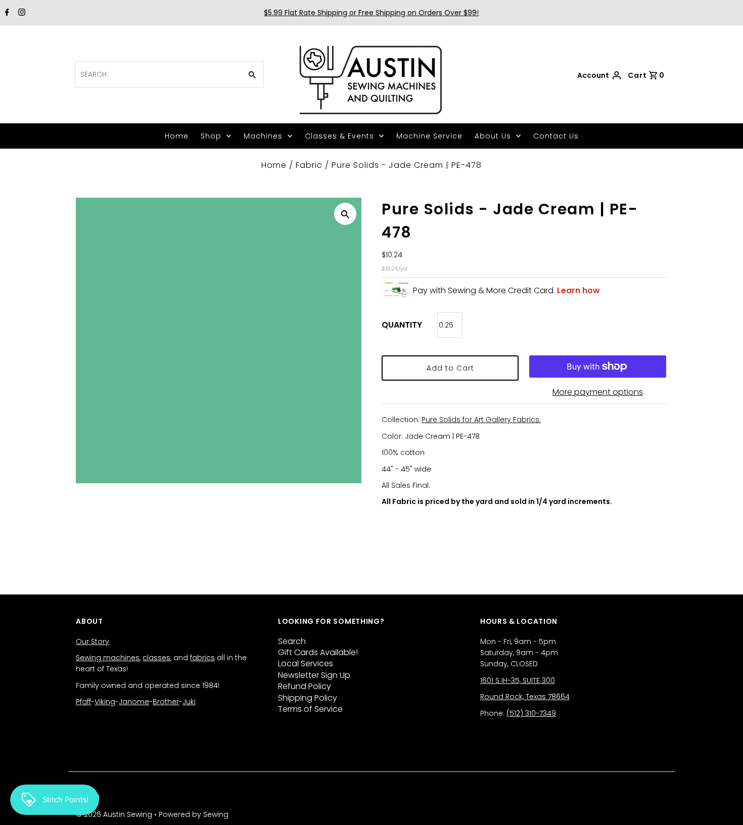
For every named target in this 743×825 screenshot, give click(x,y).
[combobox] (157, 74)
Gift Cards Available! (318, 652)
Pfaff (83, 702)
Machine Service (429, 136)
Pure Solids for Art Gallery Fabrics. (481, 420)
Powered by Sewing (193, 814)
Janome (134, 702)
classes (156, 658)
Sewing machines (108, 658)
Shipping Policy (307, 698)
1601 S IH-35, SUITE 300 (517, 680)
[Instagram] (20, 13)
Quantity (402, 325)
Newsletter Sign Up (314, 675)
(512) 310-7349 (531, 713)
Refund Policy (304, 686)
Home (177, 136)
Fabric (309, 165)
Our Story (92, 641)
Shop (211, 136)
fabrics (202, 658)
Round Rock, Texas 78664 (525, 697)
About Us (493, 136)
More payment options (597, 392)
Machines (263, 136)
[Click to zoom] (345, 214)
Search (292, 641)
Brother (166, 702)
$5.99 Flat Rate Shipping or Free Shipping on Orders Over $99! (371, 13)
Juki (189, 702)
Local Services (305, 663)
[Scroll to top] (723, 805)
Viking (105, 702)
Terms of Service (310, 709)
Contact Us (556, 136)
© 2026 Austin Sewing (115, 814)
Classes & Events (339, 136)
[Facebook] (6, 13)
